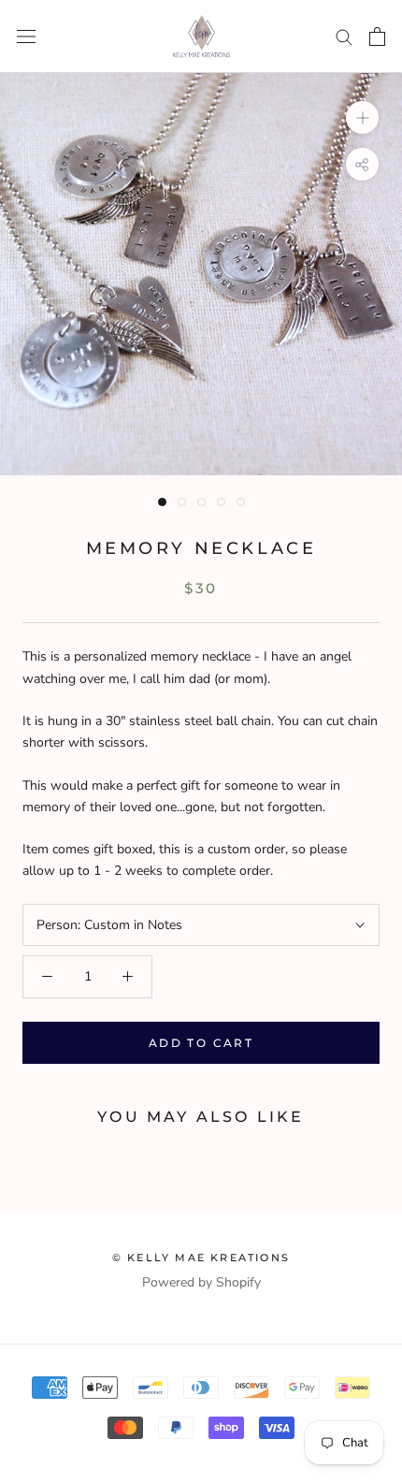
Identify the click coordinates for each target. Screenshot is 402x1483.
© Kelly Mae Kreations (201, 1257)
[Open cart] (377, 36)
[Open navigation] (26, 37)
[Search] (344, 36)
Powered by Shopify (201, 1282)
